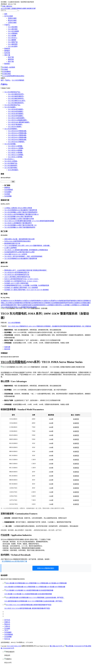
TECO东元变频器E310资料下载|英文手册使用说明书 (20, 212)
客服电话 (7, 187)
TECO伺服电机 (13, 33)
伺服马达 (30, 303)
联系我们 (7, 63)
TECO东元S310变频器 (15, 150)
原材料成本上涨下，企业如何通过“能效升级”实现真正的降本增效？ (25, 270)
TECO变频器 (12, 35)
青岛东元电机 (12, 20)
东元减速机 (8, 192)
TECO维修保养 (13, 44)
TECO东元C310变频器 (15, 152)
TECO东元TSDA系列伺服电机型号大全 (16, 274)
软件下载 (11, 61)
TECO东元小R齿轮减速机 (16, 118)
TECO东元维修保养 (11, 165)
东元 (2, 300)
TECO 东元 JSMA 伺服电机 (16, 326)
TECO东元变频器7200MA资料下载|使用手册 (18, 216)
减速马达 (31, 305)
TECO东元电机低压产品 (12, 92)
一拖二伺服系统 (86, 326)
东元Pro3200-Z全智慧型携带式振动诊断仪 (17, 241)
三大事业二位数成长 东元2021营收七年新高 (18, 208)
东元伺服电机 (8, 189)
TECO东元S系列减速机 (16, 111)
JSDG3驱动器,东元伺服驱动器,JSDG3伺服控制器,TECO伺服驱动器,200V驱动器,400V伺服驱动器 (34, 586)
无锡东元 (7, 622)
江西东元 (7, 626)
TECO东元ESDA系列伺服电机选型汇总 (16, 272)
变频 (70, 303)
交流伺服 (24, 303)
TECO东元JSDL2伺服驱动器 (17, 135)
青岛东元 (7, 624)
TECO (5, 362)
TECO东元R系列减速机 (16, 109)
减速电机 (37, 305)
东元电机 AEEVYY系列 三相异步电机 (16, 283)
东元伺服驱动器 (84, 303)
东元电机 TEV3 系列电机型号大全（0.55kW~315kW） (21, 281)
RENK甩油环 (51, 300)
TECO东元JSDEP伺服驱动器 (17, 131)
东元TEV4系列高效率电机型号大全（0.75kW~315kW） (21, 279)
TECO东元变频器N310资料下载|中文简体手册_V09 (20, 225)
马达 (51, 303)
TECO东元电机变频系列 (16, 98)
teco (5, 303)
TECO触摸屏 (12, 40)
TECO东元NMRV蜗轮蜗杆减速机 (19, 122)
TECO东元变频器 (10, 144)
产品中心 (7, 25)
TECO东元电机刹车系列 (16, 94)
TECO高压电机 (13, 29)
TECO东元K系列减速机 (16, 113)
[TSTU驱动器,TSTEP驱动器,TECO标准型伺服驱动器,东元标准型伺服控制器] (28, 590)
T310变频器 (73, 305)
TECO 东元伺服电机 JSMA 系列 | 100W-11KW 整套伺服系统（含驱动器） (27, 245)
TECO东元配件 (13, 46)
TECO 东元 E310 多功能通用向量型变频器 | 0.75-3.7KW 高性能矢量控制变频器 (29, 221)
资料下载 (7, 55)
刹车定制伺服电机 (62, 326)
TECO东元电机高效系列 (16, 103)
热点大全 (7, 639)
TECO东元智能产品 (11, 163)
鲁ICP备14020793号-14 (57, 646)
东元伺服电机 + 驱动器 (49, 326)
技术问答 (7, 53)
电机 (40, 303)
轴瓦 (5, 300)
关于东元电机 (8, 16)
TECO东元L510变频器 (15, 157)
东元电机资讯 (57, 305)
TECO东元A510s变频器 (16, 154)
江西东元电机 (12, 22)
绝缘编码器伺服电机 (74, 326)
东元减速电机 (23, 305)
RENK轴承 (30, 300)
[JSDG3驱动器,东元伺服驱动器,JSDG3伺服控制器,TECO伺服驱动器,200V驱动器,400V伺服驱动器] (35, 583)
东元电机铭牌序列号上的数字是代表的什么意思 (19, 252)
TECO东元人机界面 (11, 161)
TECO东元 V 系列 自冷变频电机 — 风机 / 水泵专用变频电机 (23, 256)
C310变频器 (49, 305)
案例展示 (7, 50)
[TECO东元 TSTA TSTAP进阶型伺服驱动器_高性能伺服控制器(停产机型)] (27, 605)
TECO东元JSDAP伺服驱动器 (17, 133)
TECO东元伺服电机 (18, 80)
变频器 (17, 303)
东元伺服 (3, 372)
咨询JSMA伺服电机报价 (45, 568)
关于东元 (7, 620)
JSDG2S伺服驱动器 (83, 305)
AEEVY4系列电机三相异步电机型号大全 (17, 277)
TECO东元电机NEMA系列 (17, 100)
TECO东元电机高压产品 (12, 105)
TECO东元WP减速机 (15, 126)
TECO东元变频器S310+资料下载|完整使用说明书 (19, 227)
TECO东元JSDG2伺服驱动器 (17, 137)
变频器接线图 (57, 303)
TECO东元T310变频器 (15, 146)
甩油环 (68, 300)
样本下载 (11, 57)
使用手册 (11, 59)
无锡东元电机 (12, 18)
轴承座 (73, 300)
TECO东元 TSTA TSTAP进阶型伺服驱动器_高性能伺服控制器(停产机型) (27, 608)
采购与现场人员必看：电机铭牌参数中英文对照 (19, 239)
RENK (8, 300)
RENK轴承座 (59, 300)
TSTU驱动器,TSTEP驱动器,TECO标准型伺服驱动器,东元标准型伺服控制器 (28, 594)
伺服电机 (36, 303)
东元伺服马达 (10, 303)
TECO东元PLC (12, 37)
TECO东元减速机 (13, 31)
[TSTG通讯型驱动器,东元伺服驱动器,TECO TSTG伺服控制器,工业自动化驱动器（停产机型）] (34, 597)
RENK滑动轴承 (13, 170)
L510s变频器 (65, 305)
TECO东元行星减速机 (15, 124)
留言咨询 (7, 349)
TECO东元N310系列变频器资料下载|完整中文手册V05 (21, 214)
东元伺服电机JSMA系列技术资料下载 (14, 561)
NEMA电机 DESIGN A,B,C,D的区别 (15, 254)
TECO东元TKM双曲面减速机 (17, 120)
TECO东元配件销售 (11, 167)
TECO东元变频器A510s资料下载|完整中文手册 (19, 218)
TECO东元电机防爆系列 (16, 96)
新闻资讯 (7, 48)
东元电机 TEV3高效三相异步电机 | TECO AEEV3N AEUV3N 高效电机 (26, 289)
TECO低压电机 (13, 27)
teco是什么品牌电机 (10, 247)
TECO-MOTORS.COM (14, 646)
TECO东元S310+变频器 (16, 148)
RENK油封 (43, 300)
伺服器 (7, 305)
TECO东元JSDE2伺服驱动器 (17, 139)
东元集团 (20, 372)
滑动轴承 (37, 300)
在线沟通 (7, 347)
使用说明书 (65, 303)
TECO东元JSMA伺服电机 (16, 141)
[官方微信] (6, 6)
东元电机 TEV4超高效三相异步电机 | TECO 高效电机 (21, 287)
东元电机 (7, 194)
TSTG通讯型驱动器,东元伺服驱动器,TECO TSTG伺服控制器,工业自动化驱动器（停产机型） (33, 601)
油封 (65, 300)
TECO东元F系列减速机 (16, 116)
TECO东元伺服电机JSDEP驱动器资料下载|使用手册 (20, 210)
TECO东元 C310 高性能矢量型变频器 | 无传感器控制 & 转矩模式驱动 (26, 250)
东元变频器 (8, 196)
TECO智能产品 (13, 42)
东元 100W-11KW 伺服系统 (33, 326)
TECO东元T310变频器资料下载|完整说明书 (18, 223)
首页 (5, 14)
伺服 (20, 303)
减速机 (11, 305)
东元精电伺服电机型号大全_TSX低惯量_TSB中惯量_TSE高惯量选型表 (26, 285)
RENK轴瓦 (23, 300)
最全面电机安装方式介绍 (12, 243)
